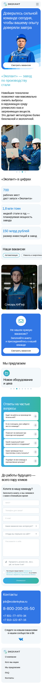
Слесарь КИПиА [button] (15, 304)
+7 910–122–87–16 (14, 619)
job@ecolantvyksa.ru (15, 601)
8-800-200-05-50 (19, 608)
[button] (37, 4)
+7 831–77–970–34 (14, 615)
